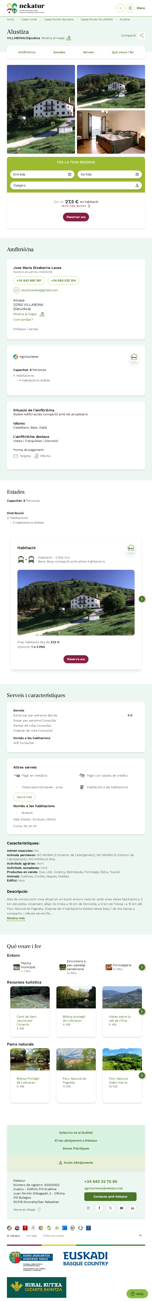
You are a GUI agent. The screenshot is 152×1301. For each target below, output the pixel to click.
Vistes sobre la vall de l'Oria (119, 1018)
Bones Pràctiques (76, 1148)
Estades (59, 52)
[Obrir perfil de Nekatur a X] (110, 1208)
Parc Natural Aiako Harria (118, 1080)
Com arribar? (23, 319)
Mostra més (16, 918)
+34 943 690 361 (29, 280)
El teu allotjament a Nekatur (76, 1140)
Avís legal (32, 1235)
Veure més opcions (73, 205)
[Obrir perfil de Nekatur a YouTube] (121, 1208)
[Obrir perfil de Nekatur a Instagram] (88, 1208)
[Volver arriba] (140, 1236)
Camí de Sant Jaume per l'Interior (26, 1020)
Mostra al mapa (53, 38)
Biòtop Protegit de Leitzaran (28, 1080)
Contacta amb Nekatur (110, 1196)
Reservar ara (76, 217)
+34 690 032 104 (63, 280)
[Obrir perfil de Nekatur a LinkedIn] (133, 1208)
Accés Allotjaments (78, 1162)
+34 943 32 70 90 (100, 1181)
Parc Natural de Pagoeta (74, 1080)
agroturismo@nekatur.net (103, 1188)
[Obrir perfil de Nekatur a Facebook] (99, 1208)
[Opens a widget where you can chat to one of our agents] (137, 1294)
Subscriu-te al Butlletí (76, 1132)
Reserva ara (76, 659)
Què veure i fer (123, 52)
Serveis (88, 52)
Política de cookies (53, 1235)
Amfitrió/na (26, 52)
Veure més (24, 797)
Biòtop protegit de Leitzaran (74, 1018)
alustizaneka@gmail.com (39, 290)
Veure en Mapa (24, 1209)
